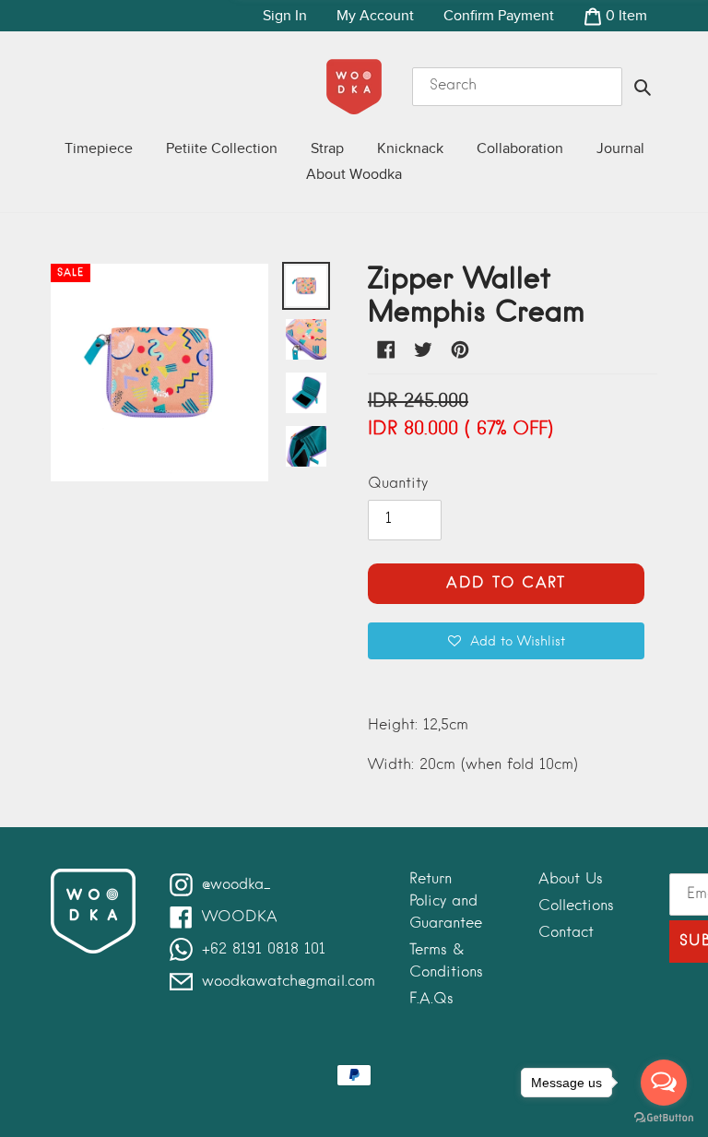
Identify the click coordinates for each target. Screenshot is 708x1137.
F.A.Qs (431, 999)
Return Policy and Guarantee (445, 901)
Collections (576, 906)
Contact (566, 933)
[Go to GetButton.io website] (663, 1118)
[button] (506, 640)
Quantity (398, 484)
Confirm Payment (498, 15)
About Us (570, 879)
